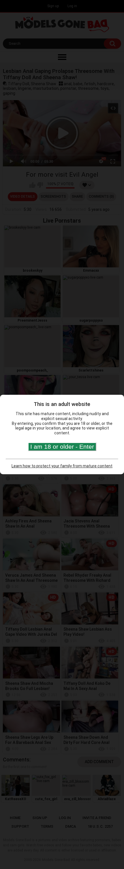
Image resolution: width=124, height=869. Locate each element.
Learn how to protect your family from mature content (62, 466)
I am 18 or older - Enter (62, 446)
